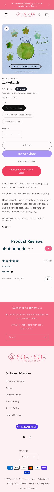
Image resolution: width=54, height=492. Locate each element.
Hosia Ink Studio (9, 78)
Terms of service (27, 483)
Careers (9, 388)
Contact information (28, 488)
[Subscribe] (45, 337)
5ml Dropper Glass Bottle (20, 115)
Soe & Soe (15, 479)
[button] (6, 14)
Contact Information (15, 381)
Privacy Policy (12, 401)
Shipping (17, 93)
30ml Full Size (14, 122)
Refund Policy (12, 408)
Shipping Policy (13, 394)
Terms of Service (13, 414)
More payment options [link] (27, 161)
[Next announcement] (49, 5)
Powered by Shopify (27, 479)
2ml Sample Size (16, 108)
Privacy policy (13, 483)
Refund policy (43, 479)
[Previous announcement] (5, 5)
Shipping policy (43, 483)
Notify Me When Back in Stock (21, 171)
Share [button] (8, 226)
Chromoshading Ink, (11, 218)
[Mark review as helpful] (48, 278)
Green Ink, (25, 218)
